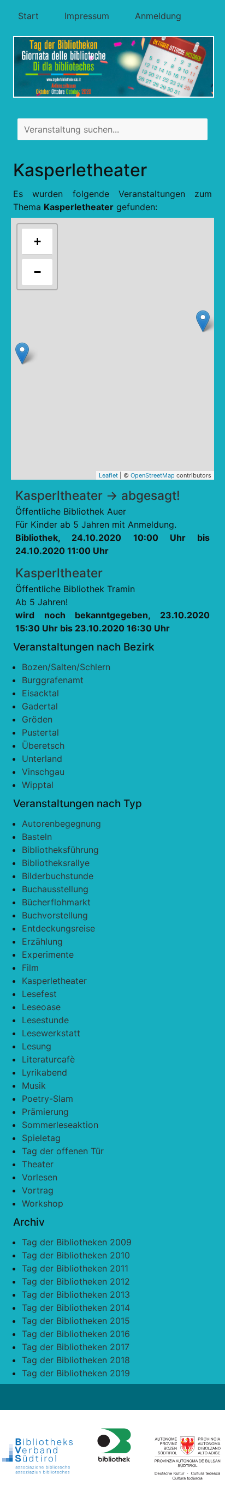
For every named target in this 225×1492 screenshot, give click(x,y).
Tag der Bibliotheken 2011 (75, 1268)
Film (30, 967)
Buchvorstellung (55, 915)
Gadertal (40, 706)
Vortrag (38, 1190)
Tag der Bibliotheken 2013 (76, 1294)
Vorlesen (39, 1177)
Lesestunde (45, 1019)
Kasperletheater (54, 980)
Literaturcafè (48, 1059)
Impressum (86, 15)
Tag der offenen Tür (63, 1150)
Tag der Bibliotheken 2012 (76, 1281)
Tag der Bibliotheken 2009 (77, 1242)
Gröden (37, 719)
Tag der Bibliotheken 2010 (76, 1255)
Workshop (42, 1203)
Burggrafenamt (53, 680)
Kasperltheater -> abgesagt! (97, 495)
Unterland (42, 758)
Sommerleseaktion (60, 1124)
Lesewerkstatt (51, 1033)
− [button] (37, 272)
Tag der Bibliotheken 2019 (76, 1373)
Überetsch (43, 745)
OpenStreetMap (153, 475)
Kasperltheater (59, 572)
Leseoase (41, 1006)
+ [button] (37, 241)
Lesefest (39, 993)
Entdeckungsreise (58, 928)
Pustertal (40, 732)
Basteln (37, 836)
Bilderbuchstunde (57, 875)
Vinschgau (43, 771)
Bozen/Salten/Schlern (66, 666)
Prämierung (45, 1111)
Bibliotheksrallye (56, 862)
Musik (34, 1085)
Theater (38, 1164)
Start (28, 15)
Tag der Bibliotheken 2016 (76, 1333)
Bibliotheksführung (60, 849)
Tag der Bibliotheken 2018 (76, 1359)
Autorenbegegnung (61, 823)
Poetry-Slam (47, 1098)
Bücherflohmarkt (56, 902)
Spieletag (41, 1137)
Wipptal (38, 784)
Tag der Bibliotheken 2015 (76, 1320)
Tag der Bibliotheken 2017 (75, 1346)
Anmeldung (158, 15)
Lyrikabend (44, 1072)
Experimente (48, 954)
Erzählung (42, 941)
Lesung (36, 1046)
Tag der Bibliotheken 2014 (76, 1307)
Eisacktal (40, 693)
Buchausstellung (55, 889)
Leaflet (108, 475)
